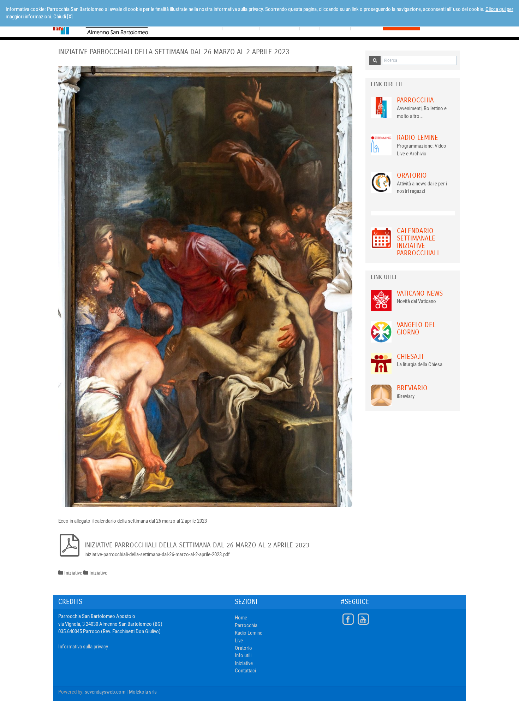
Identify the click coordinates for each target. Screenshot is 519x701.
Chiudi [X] (63, 16)
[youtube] (363, 619)
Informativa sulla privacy (83, 646)
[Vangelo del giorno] (381, 331)
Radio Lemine (417, 137)
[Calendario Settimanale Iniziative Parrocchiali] (381, 237)
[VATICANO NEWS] (381, 300)
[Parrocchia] (381, 107)
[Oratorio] (381, 182)
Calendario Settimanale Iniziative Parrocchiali (418, 242)
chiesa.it (410, 356)
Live (239, 640)
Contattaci (245, 670)
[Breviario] (381, 395)
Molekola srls (143, 692)
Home (241, 617)
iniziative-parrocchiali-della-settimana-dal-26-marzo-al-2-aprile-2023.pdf (157, 554)
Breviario (412, 388)
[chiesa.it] (381, 363)
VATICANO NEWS (420, 293)
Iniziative (244, 663)
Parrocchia (415, 100)
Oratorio (412, 175)
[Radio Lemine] (381, 144)
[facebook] (348, 619)
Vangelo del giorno (416, 328)
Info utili (243, 655)
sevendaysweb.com (105, 692)
